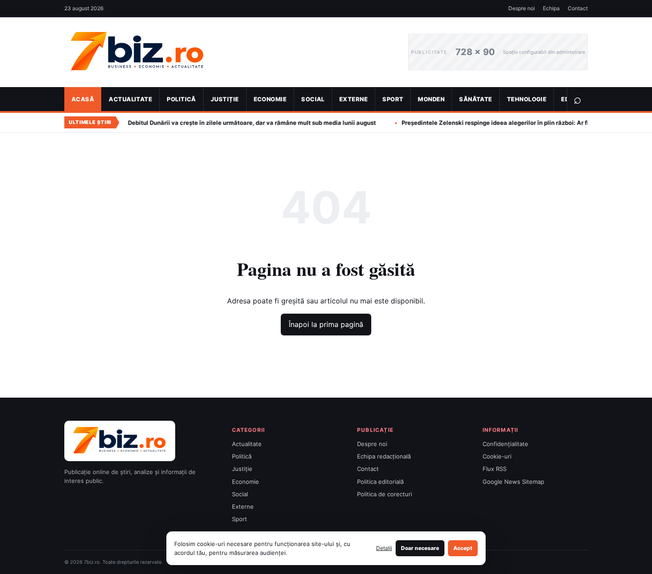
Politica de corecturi (384, 494)
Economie (270, 99)
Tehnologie (527, 99)
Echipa (551, 8)
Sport (392, 99)
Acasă (82, 99)
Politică (181, 99)
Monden (431, 99)
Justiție (225, 99)
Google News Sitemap (513, 481)
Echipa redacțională (384, 456)
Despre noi (521, 8)
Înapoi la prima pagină (326, 324)
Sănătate (475, 99)
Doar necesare (420, 548)
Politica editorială (380, 481)
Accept (462, 548)
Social (313, 99)
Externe (353, 99)
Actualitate (130, 99)
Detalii (384, 548)
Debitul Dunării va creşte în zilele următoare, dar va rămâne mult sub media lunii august (224, 122)
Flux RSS (495, 468)
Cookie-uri (497, 456)
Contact (578, 8)
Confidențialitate (505, 443)
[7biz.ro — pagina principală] (229, 52)
